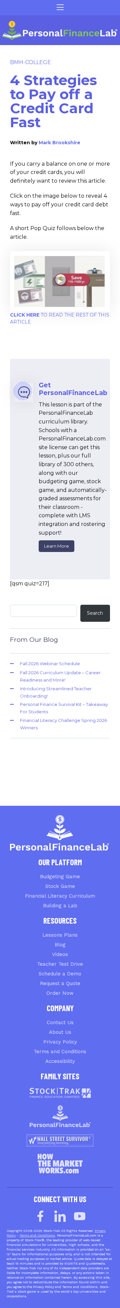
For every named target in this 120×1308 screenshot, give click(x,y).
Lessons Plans (60, 935)
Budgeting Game (60, 877)
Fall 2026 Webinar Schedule (50, 663)
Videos (60, 954)
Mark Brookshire (59, 143)
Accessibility (60, 1061)
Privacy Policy (60, 1042)
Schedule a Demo (60, 974)
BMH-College (30, 62)
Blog (60, 945)
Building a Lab (60, 906)
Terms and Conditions (60, 1052)
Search (95, 613)
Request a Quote (60, 983)
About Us (60, 1032)
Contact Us (60, 1022)
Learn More (56, 546)
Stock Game (60, 886)
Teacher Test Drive (60, 964)
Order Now (60, 993)
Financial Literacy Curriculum (60, 896)
